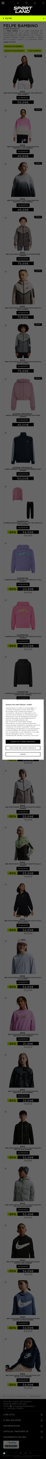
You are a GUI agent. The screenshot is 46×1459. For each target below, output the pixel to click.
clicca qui (34, 735)
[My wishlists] (35, 3)
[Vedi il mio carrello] (43, 3)
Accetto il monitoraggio (23, 741)
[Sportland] (23, 9)
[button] (5, 1454)
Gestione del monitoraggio (23, 748)
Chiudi (23, 754)
